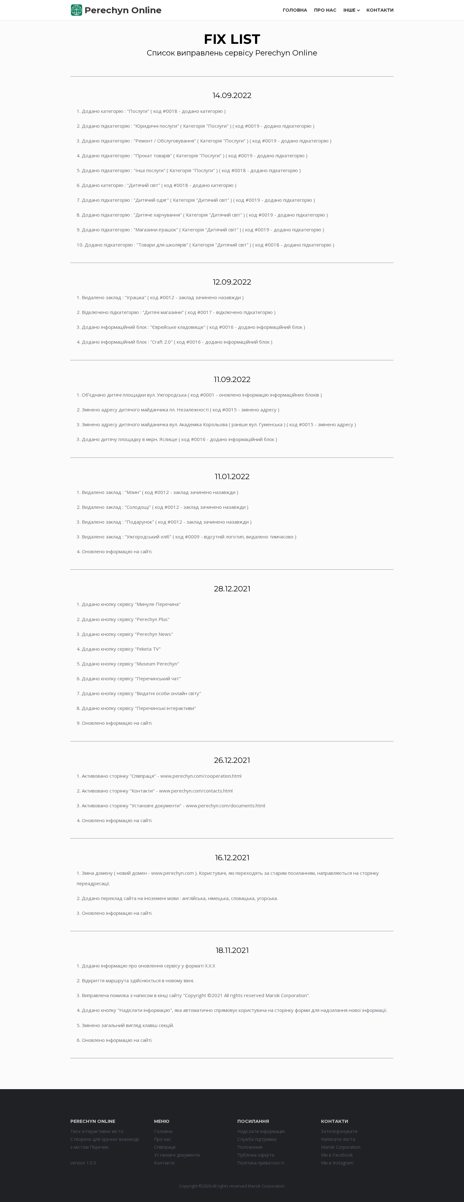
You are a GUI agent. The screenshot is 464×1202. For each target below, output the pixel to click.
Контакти (380, 10)
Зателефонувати (339, 1131)
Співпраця (164, 1147)
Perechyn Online (123, 10)
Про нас (325, 10)
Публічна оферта (255, 1155)
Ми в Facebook (337, 1155)
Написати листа (338, 1139)
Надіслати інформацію (261, 1131)
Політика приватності (260, 1163)
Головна (295, 10)
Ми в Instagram (337, 1163)
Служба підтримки (257, 1139)
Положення (249, 1147)
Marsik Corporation (340, 1147)
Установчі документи (177, 1155)
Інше (349, 10)
